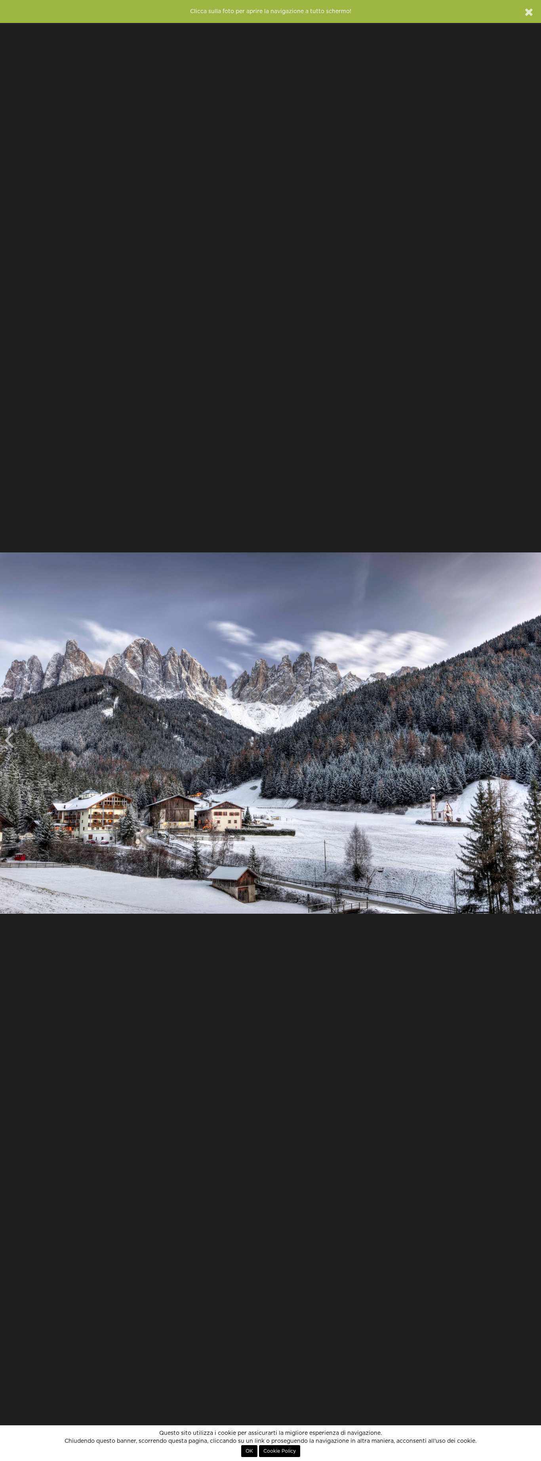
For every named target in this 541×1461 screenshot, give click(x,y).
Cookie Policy (279, 1451)
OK (249, 1451)
